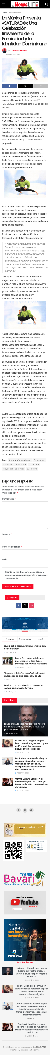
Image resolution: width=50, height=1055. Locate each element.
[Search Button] (46, 4)
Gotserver (35, 1050)
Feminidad (39, 460)
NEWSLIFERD (41, 1047)
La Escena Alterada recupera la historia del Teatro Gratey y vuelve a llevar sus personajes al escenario (24, 726)
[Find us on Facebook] (18, 605)
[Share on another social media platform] (40, 86)
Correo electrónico (12, 546)
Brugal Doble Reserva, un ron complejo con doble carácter (25, 647)
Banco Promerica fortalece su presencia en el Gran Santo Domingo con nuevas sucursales (31, 661)
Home (4, 13)
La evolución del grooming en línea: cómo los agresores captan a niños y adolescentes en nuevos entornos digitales (31, 744)
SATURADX (32, 469)
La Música (34, 464)
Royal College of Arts (13, 469)
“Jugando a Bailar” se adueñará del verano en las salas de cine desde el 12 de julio (24, 674)
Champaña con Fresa (20, 460)
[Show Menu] (3, 4)
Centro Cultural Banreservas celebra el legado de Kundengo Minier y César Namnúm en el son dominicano (31, 783)
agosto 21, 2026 (11, 733)
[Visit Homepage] (25, 4)
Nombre (7, 534)
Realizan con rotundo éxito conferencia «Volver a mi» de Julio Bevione (23, 687)
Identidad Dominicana (14, 464)
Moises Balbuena (19, 50)
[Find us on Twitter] (25, 605)
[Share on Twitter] (25, 86)
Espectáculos (15, 13)
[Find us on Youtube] (31, 810)
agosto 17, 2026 (23, 773)
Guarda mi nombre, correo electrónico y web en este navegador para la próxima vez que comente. (26, 575)
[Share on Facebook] (9, 86)
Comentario (9, 499)
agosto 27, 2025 (13, 54)
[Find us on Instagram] (31, 605)
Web (4, 559)
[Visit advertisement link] (25, 624)
